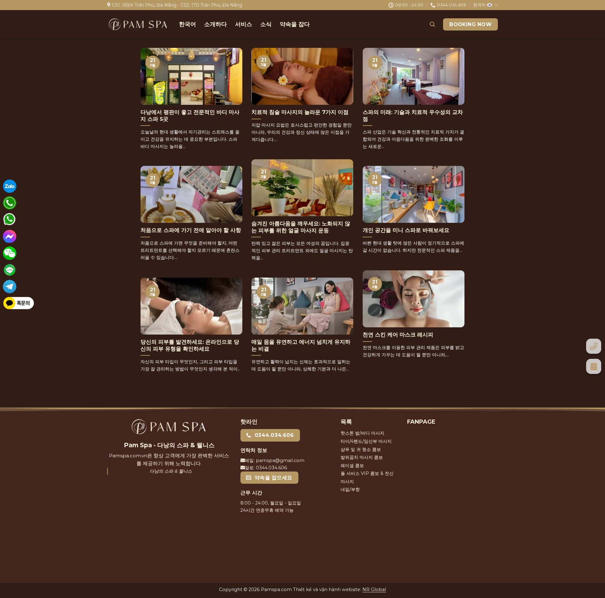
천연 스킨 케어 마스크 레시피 (398, 334)
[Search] (432, 24)
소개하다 (215, 24)
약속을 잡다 (295, 24)
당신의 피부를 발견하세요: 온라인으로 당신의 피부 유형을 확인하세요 (190, 345)
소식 (266, 24)
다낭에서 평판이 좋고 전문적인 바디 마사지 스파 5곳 (190, 115)
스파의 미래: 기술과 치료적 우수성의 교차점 (413, 115)
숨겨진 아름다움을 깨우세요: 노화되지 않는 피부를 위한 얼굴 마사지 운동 (300, 227)
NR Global (374, 589)
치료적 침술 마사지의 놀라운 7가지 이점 (300, 112)
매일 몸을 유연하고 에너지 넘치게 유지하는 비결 (300, 345)
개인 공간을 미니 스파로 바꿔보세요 (406, 230)
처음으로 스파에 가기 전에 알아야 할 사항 (191, 230)
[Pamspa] (138, 24)
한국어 (479, 5)
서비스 (243, 24)
